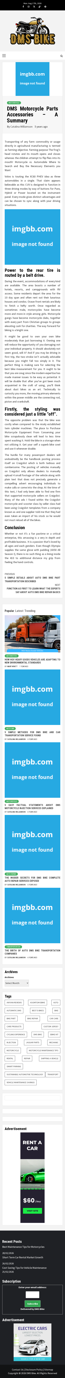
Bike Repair (32, 1018)
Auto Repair (11, 874)
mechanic (53, 1042)
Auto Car (10, 729)
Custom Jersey (51, 1026)
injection (11, 1042)
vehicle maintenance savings (21, 1082)
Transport (52, 1074)
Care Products (14, 1026)
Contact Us (17, 1369)
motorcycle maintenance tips (43, 1050)
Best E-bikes (38, 1010)
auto (55, 1002)
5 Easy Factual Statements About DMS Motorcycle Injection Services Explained (32, 807)
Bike (56, 1010)
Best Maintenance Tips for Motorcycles (23, 1247)
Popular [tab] (9, 611)
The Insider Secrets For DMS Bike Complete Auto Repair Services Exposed (32, 879)
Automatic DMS (14, 1010)
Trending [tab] (29, 611)
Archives (9, 977)
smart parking (14, 1066)
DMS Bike (38, 1034)
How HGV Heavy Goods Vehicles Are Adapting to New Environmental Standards (32, 661)
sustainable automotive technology (25, 1074)
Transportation (13, 947)
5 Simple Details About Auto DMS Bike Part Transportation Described (32, 578)
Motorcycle (14, 103)
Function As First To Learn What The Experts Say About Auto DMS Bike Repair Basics (33, 589)
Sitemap (48, 1369)
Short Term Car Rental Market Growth (22, 1257)
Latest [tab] (19, 611)
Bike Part (11, 1018)
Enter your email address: (33, 1298)
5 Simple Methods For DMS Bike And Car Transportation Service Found (32, 734)
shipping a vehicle (49, 1058)
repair (27, 1058)
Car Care (54, 1018)
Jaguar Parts (32, 1042)
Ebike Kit (54, 1034)
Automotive (11, 656)
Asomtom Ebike (37, 1002)
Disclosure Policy (34, 1369)
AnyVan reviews (14, 1002)
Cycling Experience (16, 1034)
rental (10, 1058)
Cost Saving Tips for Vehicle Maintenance (24, 1267)
